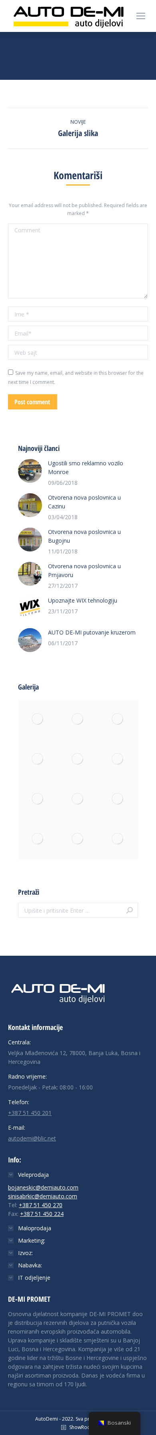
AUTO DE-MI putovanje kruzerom (92, 632)
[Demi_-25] (118, 759)
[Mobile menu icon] (141, 16)
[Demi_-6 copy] (78, 839)
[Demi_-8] (78, 759)
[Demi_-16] (118, 839)
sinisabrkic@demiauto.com (42, 1196)
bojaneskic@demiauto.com (43, 1187)
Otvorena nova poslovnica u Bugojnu (84, 536)
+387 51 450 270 (40, 1205)
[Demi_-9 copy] (38, 839)
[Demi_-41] (38, 719)
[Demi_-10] (38, 799)
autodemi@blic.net (32, 1138)
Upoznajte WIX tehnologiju (82, 600)
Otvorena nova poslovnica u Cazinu (84, 502)
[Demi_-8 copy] (38, 759)
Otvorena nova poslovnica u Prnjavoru (84, 570)
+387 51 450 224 (42, 1214)
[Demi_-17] (78, 799)
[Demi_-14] (118, 719)
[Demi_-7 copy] (78, 719)
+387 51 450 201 (30, 1113)
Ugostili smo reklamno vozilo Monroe (85, 467)
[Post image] (30, 471)
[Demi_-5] (118, 799)
